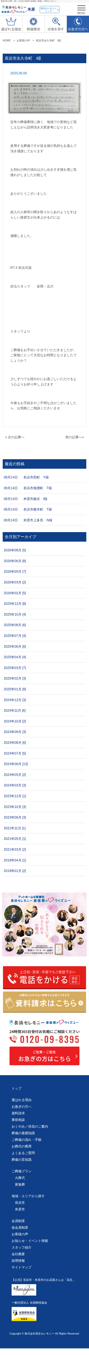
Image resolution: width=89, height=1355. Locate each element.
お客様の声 (23, 40)
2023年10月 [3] (15, 807)
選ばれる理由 (21, 1100)
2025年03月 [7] (15, 668)
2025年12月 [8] (15, 603)
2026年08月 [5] (15, 550)
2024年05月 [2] (15, 775)
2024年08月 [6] (15, 742)
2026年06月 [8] (15, 561)
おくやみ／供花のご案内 (30, 1126)
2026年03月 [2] (15, 582)
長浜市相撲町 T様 (37, 488)
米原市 (20, 1209)
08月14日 (11, 477)
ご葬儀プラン (21, 1171)
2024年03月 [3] (15, 785)
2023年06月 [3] (15, 817)
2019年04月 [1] (15, 860)
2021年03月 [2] (15, 849)
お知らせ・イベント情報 (30, 1241)
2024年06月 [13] (16, 764)
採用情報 (18, 1260)
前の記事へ (73, 437)
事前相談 (18, 1120)
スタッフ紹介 (21, 1247)
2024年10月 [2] (15, 721)
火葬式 (20, 1178)
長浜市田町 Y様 (36, 477)
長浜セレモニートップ (49, 9)
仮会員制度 (20, 1227)
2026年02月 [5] (15, 593)
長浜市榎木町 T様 (37, 509)
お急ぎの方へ (21, 1106)
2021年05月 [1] (15, 839)
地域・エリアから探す (28, 1196)
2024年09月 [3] (15, 732)
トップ (17, 1088)
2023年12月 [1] (15, 796)
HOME (7, 40)
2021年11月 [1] (14, 828)
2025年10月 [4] (15, 614)
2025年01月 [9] (15, 689)
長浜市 (20, 1202)
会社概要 (18, 1254)
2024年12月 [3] (15, 700)
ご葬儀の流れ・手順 (26, 1139)
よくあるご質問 (23, 1153)
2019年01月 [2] (15, 871)
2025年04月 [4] (15, 657)
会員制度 (18, 1221)
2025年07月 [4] (15, 636)
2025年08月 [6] (15, 625)
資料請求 (18, 1113)
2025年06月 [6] (15, 646)
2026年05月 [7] (15, 571)
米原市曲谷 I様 (35, 499)
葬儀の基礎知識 (23, 1133)
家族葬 (20, 1184)
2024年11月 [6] (14, 710)
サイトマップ (21, 1267)
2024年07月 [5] (15, 753)
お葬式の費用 (21, 1146)
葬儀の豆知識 (21, 1159)
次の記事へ (16, 437)
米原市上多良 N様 (37, 520)
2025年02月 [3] (15, 678)
